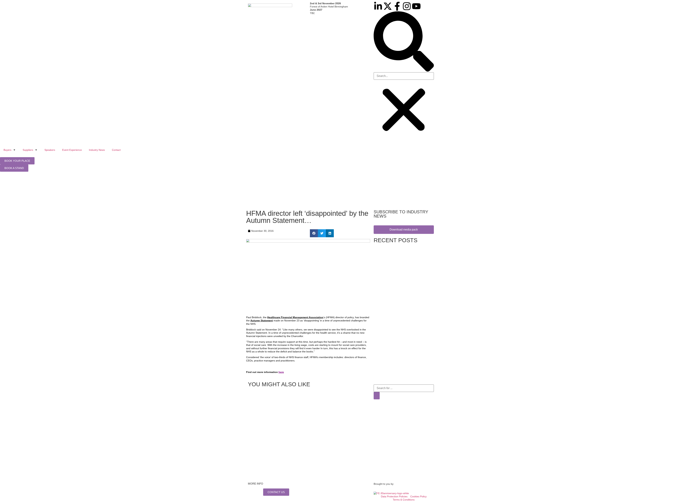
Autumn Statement (261, 320)
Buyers (7, 149)
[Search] (377, 395)
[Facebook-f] (397, 6)
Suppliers (28, 149)
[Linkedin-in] (378, 6)
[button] (404, 41)
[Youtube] (416, 6)
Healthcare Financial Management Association (295, 317)
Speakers (49, 149)
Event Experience (72, 149)
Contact (116, 149)
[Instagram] (406, 6)
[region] (340, 191)
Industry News (97, 149)
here (281, 372)
